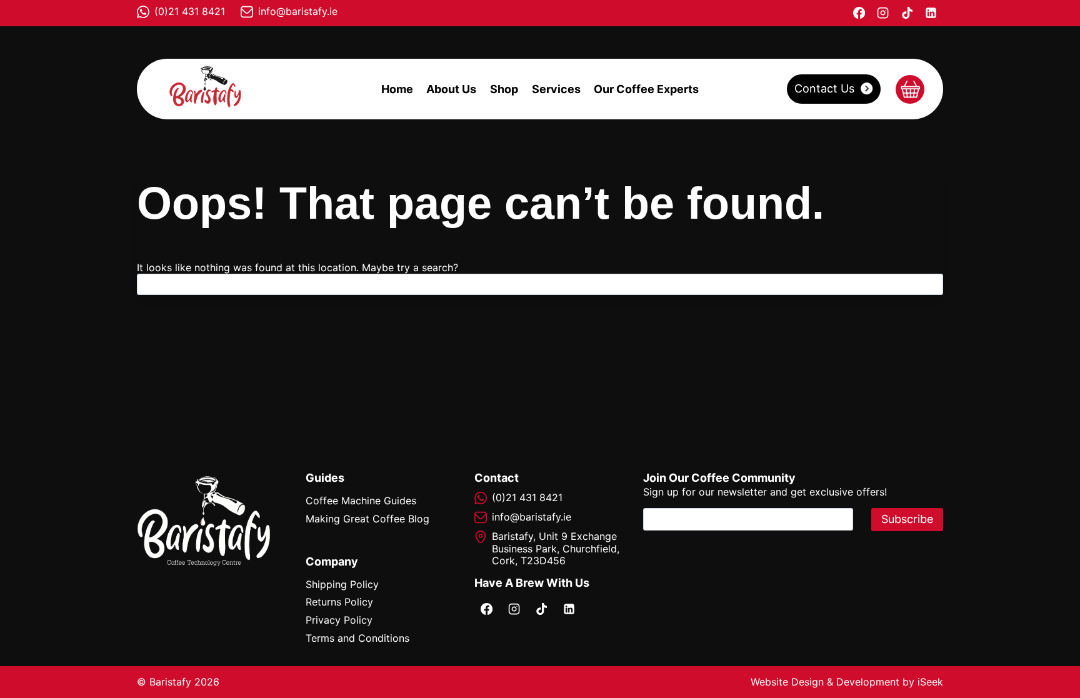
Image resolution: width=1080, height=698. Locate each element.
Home (397, 89)
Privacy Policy (339, 620)
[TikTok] (907, 13)
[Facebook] (859, 13)
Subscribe (907, 519)
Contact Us (824, 88)
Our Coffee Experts (646, 89)
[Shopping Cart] (910, 89)
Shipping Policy (342, 584)
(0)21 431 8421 (189, 11)
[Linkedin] (931, 13)
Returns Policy (339, 602)
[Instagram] (883, 13)
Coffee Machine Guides (361, 500)
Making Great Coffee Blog (367, 518)
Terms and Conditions (357, 638)
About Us (451, 89)
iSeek (930, 682)
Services (556, 89)
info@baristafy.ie (298, 11)
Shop (504, 89)
